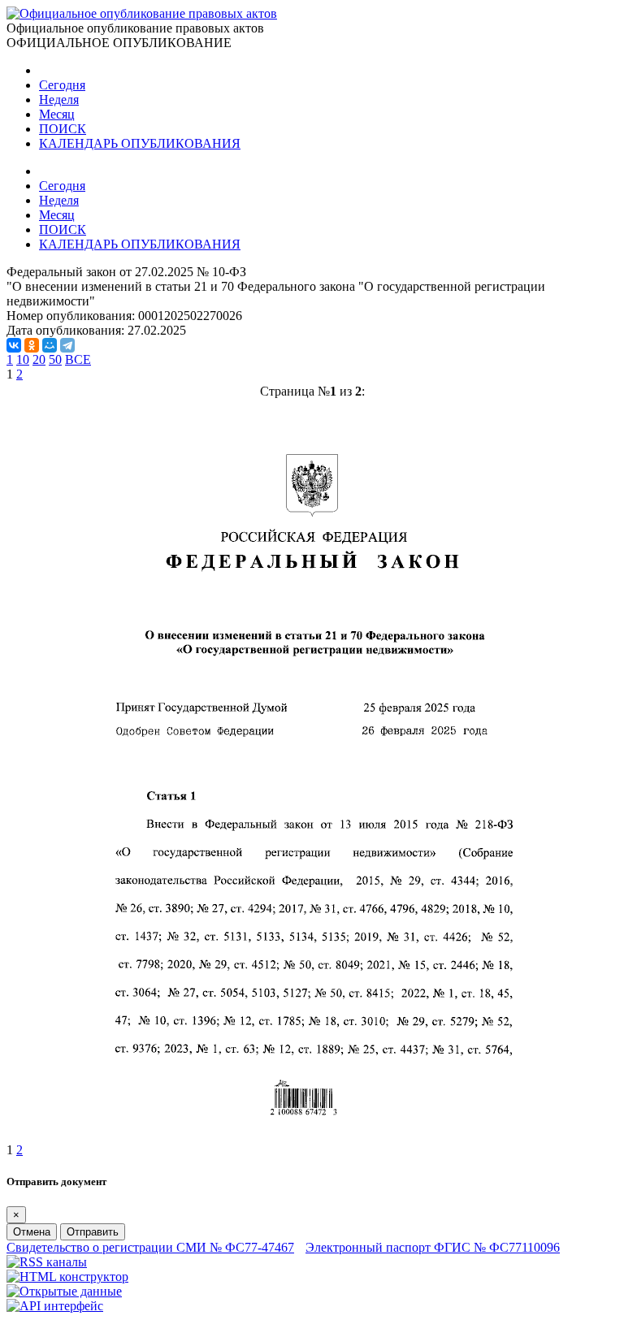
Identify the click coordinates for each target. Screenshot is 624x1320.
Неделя (59, 99)
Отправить (93, 1232)
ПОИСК (62, 129)
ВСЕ (78, 359)
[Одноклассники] (31, 345)
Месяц (57, 114)
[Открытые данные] (64, 1291)
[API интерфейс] (54, 1306)
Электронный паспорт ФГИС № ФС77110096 (433, 1247)
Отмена (31, 1232)
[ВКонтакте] (13, 345)
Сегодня (62, 85)
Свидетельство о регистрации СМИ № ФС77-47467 (150, 1247)
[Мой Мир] (49, 345)
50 (55, 359)
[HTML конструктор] (67, 1276)
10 (22, 359)
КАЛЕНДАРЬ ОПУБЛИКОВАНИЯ (139, 143)
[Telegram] (67, 345)
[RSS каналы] (46, 1262)
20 (39, 359)
